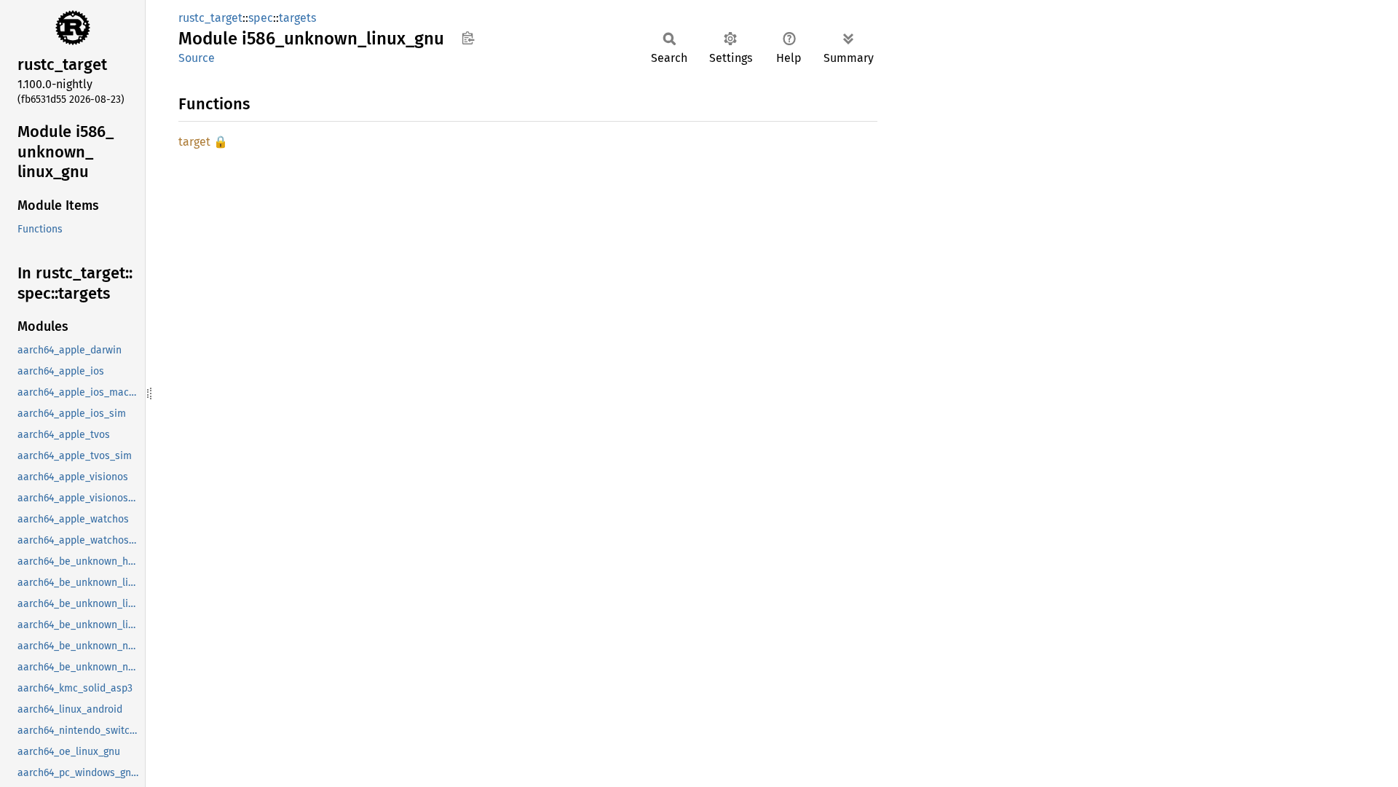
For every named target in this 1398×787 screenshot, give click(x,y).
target (194, 142)
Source (196, 58)
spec (260, 18)
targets (297, 18)
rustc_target (210, 18)
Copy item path (468, 38)
